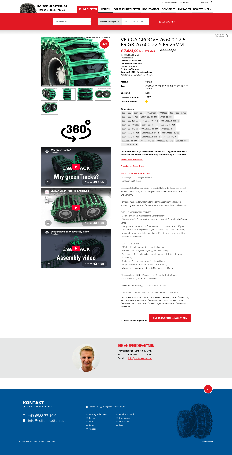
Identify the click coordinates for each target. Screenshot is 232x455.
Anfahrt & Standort (128, 414)
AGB (91, 421)
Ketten (92, 425)
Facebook (93, 406)
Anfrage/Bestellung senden (170, 318)
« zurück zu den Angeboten (134, 320)
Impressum (124, 421)
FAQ (121, 425)
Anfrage (92, 429)
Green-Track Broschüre (132, 159)
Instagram (107, 406)
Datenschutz (125, 418)
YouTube (121, 406)
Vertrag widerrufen (98, 414)
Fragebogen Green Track (132, 166)
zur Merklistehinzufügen (219, 35)
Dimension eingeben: (110, 21)
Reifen (92, 418)
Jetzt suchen (167, 21)
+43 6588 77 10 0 (42, 415)
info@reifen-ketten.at (140, 358)
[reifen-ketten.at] (48, 8)
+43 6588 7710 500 (189, 2)
